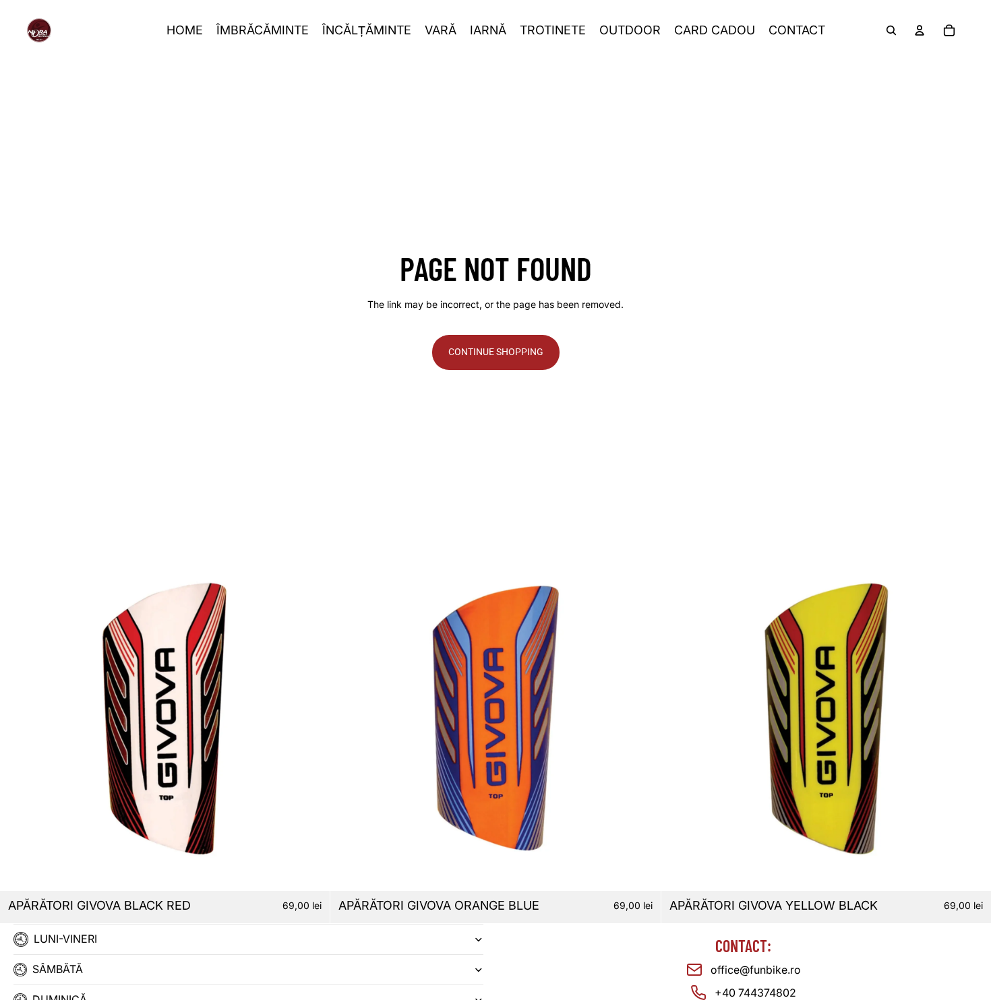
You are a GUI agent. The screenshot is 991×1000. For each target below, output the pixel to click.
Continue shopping (495, 351)
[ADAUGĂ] (309, 870)
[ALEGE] (640, 870)
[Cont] (919, 30)
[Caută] (891, 30)
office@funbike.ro (756, 969)
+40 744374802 (755, 992)
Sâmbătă (57, 969)
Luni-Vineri (65, 938)
